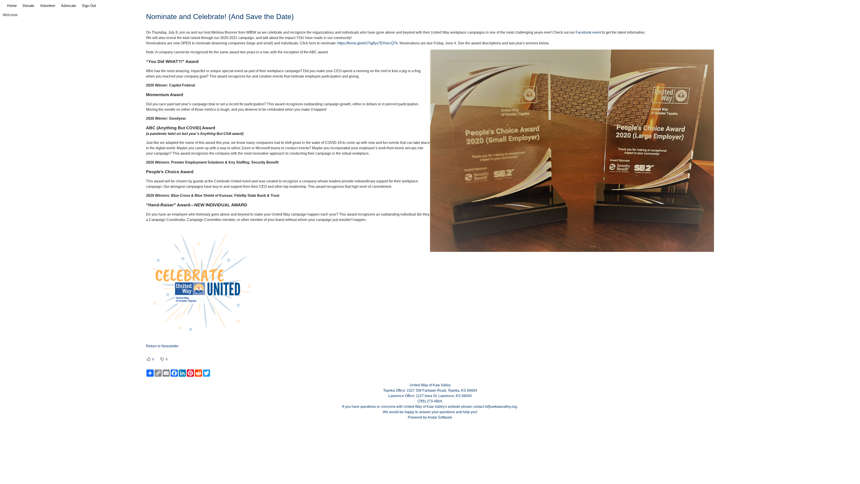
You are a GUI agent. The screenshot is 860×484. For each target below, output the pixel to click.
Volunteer (47, 6)
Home (12, 6)
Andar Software (440, 417)
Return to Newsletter (162, 346)
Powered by (418, 417)
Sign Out (89, 6)
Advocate (68, 6)
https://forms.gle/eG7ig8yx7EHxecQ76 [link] (367, 43)
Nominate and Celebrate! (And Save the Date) (220, 17)
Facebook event (588, 32)
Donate (28, 6)
